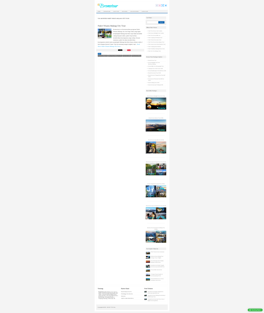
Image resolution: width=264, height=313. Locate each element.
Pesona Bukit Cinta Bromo (156, 269)
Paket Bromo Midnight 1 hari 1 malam (156, 33)
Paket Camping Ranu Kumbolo (154, 46)
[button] (255, 310)
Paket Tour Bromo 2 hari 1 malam (155, 30)
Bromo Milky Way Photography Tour (156, 66)
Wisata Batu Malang (136, 55)
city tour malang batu (102, 55)
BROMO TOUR (110, 307)
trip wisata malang (127, 55)
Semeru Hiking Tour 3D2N (153, 82)
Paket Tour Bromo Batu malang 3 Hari (156, 42)
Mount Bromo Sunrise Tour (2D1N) (156, 118)
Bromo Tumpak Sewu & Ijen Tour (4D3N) (156, 183)
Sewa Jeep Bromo (134, 11)
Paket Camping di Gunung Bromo (155, 37)
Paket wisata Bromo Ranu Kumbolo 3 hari (156, 44)
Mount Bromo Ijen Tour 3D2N (154, 72)
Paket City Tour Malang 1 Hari (154, 51)
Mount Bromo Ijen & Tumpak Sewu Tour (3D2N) (156, 161)
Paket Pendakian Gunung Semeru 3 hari (156, 48)
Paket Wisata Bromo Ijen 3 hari (154, 39)
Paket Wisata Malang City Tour (112, 26)
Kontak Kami (145, 11)
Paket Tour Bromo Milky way (154, 35)
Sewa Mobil (124, 11)
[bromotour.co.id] (107, 7)
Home (99, 11)
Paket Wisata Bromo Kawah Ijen (157, 251)
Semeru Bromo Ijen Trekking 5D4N (155, 84)
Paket (99, 53)
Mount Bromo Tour (152, 60)
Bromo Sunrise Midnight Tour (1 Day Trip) (156, 96)
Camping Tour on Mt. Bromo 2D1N (155, 68)
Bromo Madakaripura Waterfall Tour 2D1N (157, 70)
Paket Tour (116, 11)
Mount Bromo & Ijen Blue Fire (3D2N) (156, 139)
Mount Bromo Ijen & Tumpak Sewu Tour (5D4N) (156, 205)
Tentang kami (106, 11)
